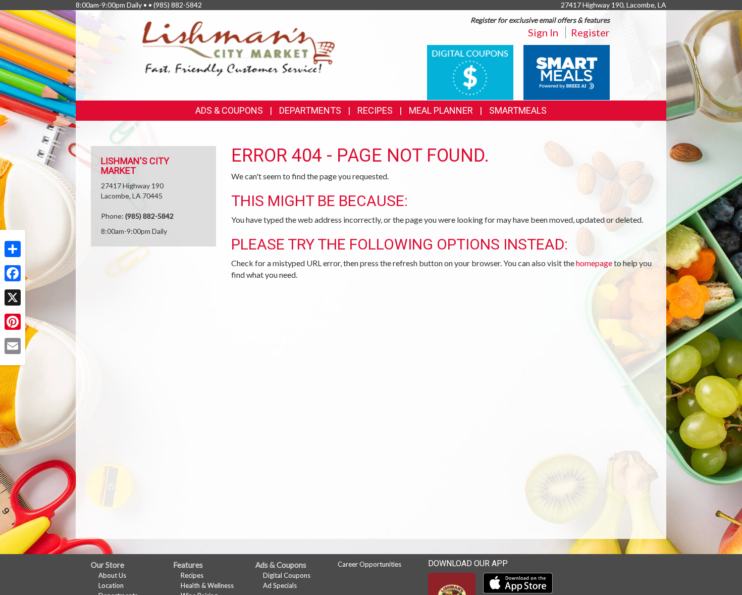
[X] (13, 297)
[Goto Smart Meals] (566, 71)
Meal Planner (441, 110)
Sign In (543, 32)
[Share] (13, 249)
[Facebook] (13, 273)
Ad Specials (280, 585)
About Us (112, 575)
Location (111, 585)
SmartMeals (518, 110)
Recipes (375, 110)
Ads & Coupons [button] (229, 110)
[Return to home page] (238, 48)
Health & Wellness (207, 585)
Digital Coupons (286, 575)
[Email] (13, 346)
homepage (594, 263)
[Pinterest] (13, 322)
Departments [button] (310, 110)
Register (590, 32)
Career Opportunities (369, 564)
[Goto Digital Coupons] (470, 71)
